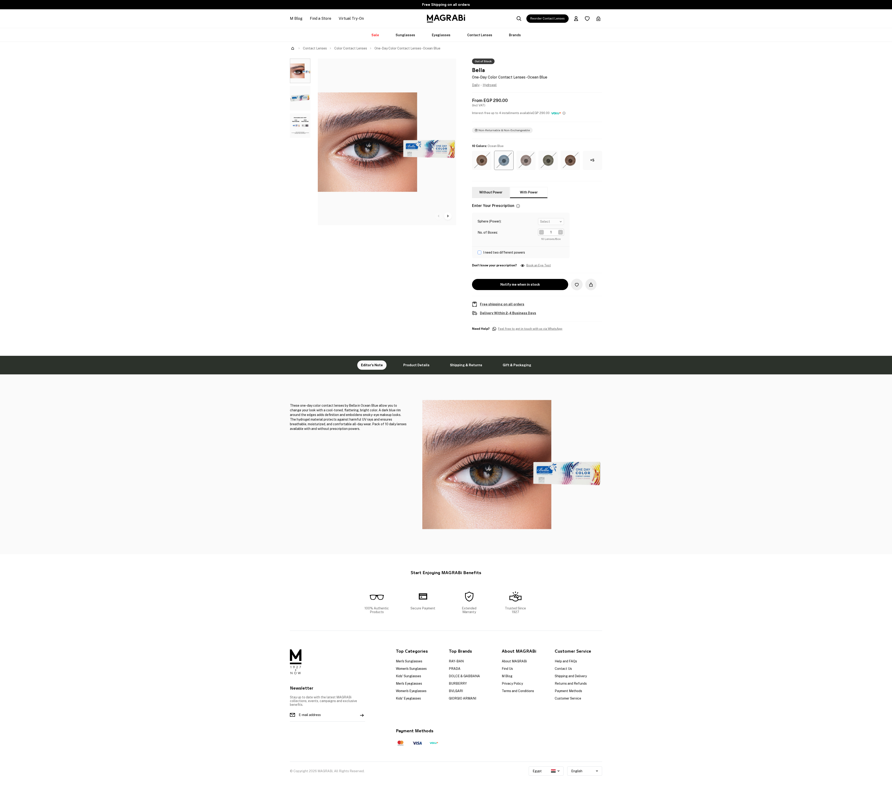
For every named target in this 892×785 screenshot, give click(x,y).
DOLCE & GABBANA (464, 676)
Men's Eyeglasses (409, 683)
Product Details (416, 365)
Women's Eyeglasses (411, 691)
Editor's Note (372, 365)
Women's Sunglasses (411, 669)
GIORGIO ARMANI (462, 698)
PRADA (454, 669)
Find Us (507, 669)
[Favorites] (587, 18)
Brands (515, 35)
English (576, 771)
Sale (375, 35)
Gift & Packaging (517, 365)
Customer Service (568, 698)
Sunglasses (405, 35)
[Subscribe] (362, 715)
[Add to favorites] (577, 284)
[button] (481, 160)
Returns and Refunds (571, 683)
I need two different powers (504, 252)
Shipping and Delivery (571, 676)
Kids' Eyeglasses (408, 698)
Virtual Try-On (351, 18)
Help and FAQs (566, 661)
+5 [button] (592, 160)
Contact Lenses (479, 35)
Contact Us (563, 669)
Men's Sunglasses (409, 661)
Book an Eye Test (538, 265)
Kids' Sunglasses (408, 676)
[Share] (591, 284)
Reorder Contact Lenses (547, 18)
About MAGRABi (514, 661)
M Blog (296, 18)
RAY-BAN (456, 661)
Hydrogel (490, 85)
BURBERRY (458, 683)
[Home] (292, 48)
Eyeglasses (441, 35)
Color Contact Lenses (350, 48)
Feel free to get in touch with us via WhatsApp (530, 328)
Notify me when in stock (520, 284)
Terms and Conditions (518, 691)
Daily (475, 85)
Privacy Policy (512, 683)
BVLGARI (456, 691)
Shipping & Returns (466, 365)
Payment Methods (568, 691)
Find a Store (320, 18)
